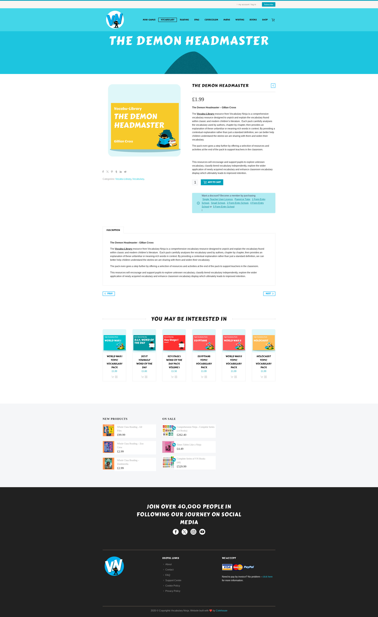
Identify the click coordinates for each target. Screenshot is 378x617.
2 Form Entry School (237, 203)
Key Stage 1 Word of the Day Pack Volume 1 (174, 362)
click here (268, 576)
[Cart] (274, 20)
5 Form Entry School (223, 206)
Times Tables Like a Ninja (189, 444)
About (168, 564)
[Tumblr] (116, 171)
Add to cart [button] (112, 377)
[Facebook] (103, 171)
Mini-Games (149, 19)
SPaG (196, 19)
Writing (239, 19)
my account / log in (247, 4)
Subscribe (268, 4)
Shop (265, 19)
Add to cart (214, 182)
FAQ (167, 575)
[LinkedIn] (121, 171)
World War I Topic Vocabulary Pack (114, 362)
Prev (110, 293)
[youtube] (202, 532)
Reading (184, 19)
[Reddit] (125, 171)
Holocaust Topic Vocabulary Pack (263, 362)
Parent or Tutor (242, 199)
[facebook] (176, 532)
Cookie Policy (172, 585)
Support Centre (173, 580)
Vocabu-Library (123, 179)
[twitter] (185, 532)
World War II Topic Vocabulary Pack (234, 362)
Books (253, 19)
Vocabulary (167, 19)
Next (268, 293)
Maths (226, 19)
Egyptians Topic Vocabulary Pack (204, 362)
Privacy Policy (172, 591)
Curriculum (211, 19)
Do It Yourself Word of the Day (144, 362)
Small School (218, 203)
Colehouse (221, 610)
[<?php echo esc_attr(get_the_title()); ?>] (116, 377)
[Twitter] (107, 171)
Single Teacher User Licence (217, 199)
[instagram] (193, 532)
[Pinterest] (112, 171)
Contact (169, 569)
